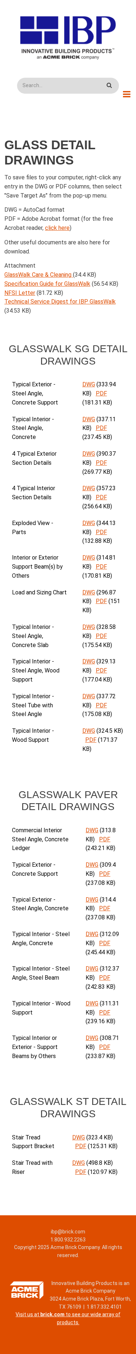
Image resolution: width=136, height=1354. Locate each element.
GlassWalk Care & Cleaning (38, 274)
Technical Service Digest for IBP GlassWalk (60, 301)
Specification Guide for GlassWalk (47, 283)
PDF (101, 393)
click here (57, 227)
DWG (88, 384)
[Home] (68, 37)
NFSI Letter (19, 292)
